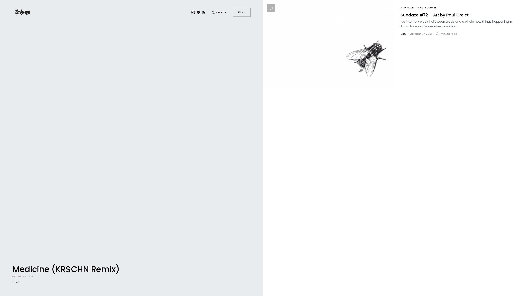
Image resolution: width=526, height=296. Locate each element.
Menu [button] (241, 12)
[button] (219, 12)
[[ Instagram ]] (193, 12)
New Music (408, 7)
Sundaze (430, 7)
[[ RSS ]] (203, 12)
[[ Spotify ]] (198, 12)
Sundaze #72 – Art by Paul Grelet (435, 15)
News (419, 7)
